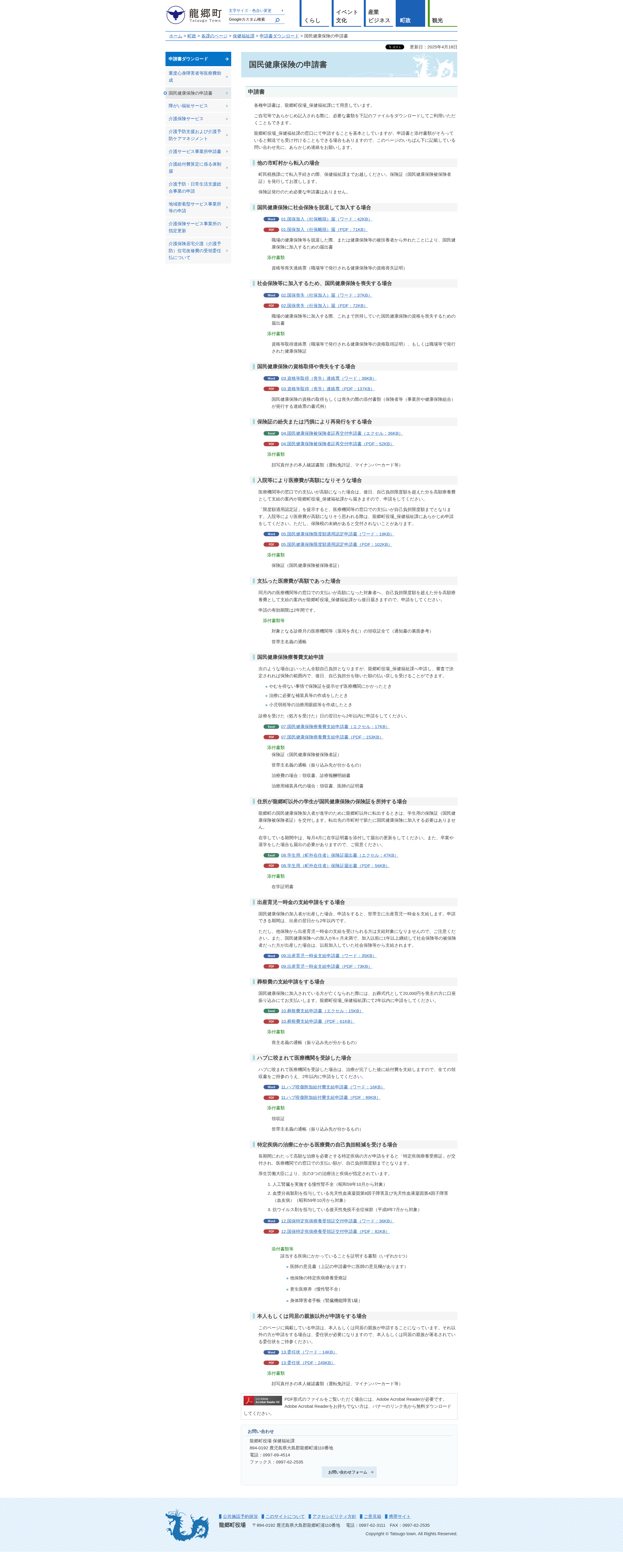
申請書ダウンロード (279, 36)
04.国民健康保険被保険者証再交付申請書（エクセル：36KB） (342, 433)
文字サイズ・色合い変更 (250, 10)
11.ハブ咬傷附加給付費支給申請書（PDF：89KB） (331, 1097)
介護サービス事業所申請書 (195, 151)
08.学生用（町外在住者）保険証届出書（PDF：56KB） (335, 865)
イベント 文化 (347, 16)
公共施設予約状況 (240, 1516)
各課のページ (214, 36)
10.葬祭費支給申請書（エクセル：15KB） (322, 1010)
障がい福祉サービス (188, 105)
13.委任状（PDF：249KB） (308, 1362)
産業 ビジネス (379, 16)
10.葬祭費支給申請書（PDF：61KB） (318, 1021)
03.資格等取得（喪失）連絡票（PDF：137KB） (328, 388)
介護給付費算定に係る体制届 (195, 168)
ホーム (175, 36)
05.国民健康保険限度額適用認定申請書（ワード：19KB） (337, 534)
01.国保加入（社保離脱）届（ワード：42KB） (326, 219)
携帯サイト (400, 1516)
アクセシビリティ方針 (334, 1516)
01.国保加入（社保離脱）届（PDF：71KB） (324, 229)
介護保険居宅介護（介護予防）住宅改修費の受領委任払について (195, 250)
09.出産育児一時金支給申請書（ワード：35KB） (329, 955)
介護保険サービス (186, 118)
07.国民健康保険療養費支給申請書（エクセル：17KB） (335, 726)
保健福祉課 (244, 36)
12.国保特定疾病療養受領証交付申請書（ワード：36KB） (337, 1221)
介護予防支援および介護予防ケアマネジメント (195, 135)
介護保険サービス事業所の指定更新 (195, 227)
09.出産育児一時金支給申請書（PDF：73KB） (326, 966)
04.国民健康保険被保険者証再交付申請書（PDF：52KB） (337, 443)
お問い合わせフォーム (347, 1472)
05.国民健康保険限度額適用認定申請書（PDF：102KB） (336, 544)
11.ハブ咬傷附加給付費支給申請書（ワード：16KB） (333, 1087)
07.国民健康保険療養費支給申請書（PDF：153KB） (332, 737)
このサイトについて (285, 1516)
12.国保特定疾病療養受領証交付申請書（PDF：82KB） (335, 1231)
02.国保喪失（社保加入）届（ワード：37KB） (326, 295)
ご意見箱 (372, 1516)
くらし (312, 20)
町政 (405, 20)
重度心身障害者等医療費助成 (195, 77)
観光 (437, 20)
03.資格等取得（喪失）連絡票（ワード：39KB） (329, 378)
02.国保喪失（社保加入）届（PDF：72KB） (324, 305)
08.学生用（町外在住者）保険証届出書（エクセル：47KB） (340, 855)
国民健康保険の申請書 (190, 93)
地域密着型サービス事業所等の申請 (195, 208)
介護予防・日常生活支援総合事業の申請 (195, 188)
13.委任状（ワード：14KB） (309, 1352)
